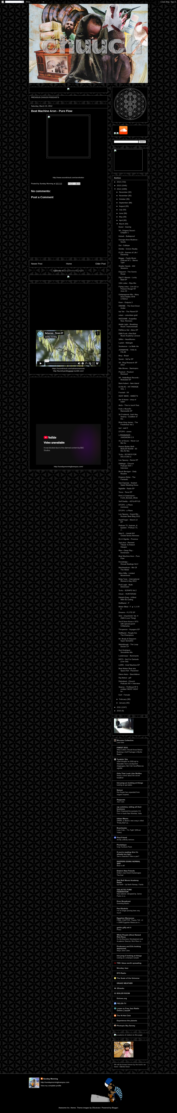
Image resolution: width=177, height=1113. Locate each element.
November (123, 196)
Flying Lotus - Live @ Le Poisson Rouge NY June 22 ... (129, 289)
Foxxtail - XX (124, 392)
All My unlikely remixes (125, 840)
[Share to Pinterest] (79, 183)
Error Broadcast (124, 901)
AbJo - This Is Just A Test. (129, 405)
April (121, 220)
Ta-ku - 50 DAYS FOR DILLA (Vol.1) (127, 455)
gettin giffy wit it (124, 927)
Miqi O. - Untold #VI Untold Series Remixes (129, 534)
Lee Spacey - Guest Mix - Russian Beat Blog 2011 (129, 515)
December (123, 192)
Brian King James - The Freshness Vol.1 (128, 423)
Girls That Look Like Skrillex (129, 773)
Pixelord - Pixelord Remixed (126, 373)
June (121, 213)
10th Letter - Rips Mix (127, 283)
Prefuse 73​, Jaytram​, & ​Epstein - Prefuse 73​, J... (128, 527)
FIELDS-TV (121, 1003)
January (122, 703)
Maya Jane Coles (123, 951)
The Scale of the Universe (128, 978)
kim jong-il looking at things (129, 956)
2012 (119, 189)
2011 (119, 707)
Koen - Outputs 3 (126, 302)
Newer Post (36, 264)
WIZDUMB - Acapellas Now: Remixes (128, 320)
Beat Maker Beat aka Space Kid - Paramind (128, 669)
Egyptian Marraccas (125, 918)
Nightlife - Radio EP (126, 488)
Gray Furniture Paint (124, 847)
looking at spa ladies (124, 785)
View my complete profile (51, 1086)
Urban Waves (122, 818)
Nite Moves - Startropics (128, 368)
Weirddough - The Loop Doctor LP (128, 645)
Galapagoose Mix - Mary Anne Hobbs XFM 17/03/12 (129, 296)
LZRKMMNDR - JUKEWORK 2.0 (126, 436)
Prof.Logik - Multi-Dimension (126, 586)
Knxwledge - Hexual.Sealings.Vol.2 (128, 563)
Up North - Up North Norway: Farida (130, 884)
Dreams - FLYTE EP (127, 612)
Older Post (100, 264)
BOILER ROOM (123, 993)
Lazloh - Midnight (126, 343)
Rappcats (121, 800)
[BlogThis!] (71, 183)
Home (69, 264)
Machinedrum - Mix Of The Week (128, 568)
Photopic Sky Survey (126, 1026)
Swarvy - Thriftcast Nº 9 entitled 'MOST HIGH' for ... (128, 689)
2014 (119, 182)
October (122, 199)
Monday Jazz (122, 968)
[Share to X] (74, 183)
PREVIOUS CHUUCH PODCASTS (45, 97)
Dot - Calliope (124, 245)
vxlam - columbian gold (128, 315)
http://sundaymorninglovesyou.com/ (68, 466)
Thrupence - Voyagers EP (129, 629)
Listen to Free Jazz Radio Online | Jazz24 (128, 1009)
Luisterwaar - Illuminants (129, 656)
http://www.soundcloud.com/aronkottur (68, 177)
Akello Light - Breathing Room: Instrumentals (128, 325)
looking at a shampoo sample (128, 958)
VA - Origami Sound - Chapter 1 (127, 231)
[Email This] (69, 183)
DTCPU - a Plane (126, 510)
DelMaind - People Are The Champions (128, 634)
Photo (119, 930)
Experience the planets (127, 1021)
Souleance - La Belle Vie (129, 346)
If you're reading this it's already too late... (127, 853)
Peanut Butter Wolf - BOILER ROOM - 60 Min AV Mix (128, 448)
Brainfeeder (122, 828)
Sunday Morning (50, 1079)
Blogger (115, 1108)
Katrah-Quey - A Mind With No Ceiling (127, 598)
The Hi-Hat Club (124, 1015)
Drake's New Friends (126, 871)
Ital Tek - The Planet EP (128, 312)
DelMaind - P (124, 603)
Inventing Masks (123, 903)
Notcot (120, 790)
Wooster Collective (125, 740)
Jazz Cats (120, 802)
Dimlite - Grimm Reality (128, 249)
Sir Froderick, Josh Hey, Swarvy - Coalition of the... (128, 416)
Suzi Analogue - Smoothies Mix (126, 651)
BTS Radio (121, 973)
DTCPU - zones (125, 431)
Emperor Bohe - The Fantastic (127, 478)
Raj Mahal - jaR (125, 678)
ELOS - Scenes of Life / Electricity (128, 253)
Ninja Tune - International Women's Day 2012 (129, 580)
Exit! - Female (124, 695)
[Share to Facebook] (76, 183)
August (122, 206)
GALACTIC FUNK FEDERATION (124, 891)
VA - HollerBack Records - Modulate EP (129, 379)
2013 (119, 185)
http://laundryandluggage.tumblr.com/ (68, 371)
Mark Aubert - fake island (129, 383)
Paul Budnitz (122, 908)
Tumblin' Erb (122, 759)
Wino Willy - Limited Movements (127, 574)
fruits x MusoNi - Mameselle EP (125, 410)
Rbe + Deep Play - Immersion (126, 551)
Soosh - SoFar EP (126, 359)
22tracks (120, 988)
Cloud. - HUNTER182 (127, 594)
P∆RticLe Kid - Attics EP (128, 330)
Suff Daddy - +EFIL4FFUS (129, 501)
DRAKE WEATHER (125, 983)
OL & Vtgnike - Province (128, 539)
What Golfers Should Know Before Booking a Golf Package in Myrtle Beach (129, 752)
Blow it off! (121, 866)
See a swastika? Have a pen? (128, 856)
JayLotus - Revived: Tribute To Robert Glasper (127, 545)
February (123, 699)
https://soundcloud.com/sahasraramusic (68, 368)
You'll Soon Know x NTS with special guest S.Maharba (128, 623)
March (122, 224)
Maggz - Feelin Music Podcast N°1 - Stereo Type (128, 260)
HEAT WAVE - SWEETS (128, 396)
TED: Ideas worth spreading (129, 963)
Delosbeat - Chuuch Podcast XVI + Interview (129, 682)
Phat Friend (122, 837)
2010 (119, 711)
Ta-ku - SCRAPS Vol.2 (128, 590)
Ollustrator (96, 1108)
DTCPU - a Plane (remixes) (126, 506)
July (121, 210)
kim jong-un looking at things (130, 783)
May (121, 217)
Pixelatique (122, 845)
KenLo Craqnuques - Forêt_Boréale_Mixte (128, 497)
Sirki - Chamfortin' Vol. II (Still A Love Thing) (128, 617)
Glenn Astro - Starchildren (129, 674)
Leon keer (120, 742)
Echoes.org (122, 998)
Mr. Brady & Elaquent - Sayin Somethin (128, 640)
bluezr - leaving (125, 227)
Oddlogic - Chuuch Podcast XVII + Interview (126, 466)
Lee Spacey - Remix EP (128, 460)
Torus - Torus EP (125, 492)
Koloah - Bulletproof (127, 236)
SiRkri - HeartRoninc (127, 339)
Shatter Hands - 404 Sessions (127, 267)
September (124, 203)
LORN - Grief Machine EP (129, 665)
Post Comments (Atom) (74, 271)
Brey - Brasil (124, 356)
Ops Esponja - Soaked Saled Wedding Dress (128, 484)
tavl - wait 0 (123, 428)
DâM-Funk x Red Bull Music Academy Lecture (129, 334)
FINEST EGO (122, 748)
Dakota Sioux (125, 1067)
